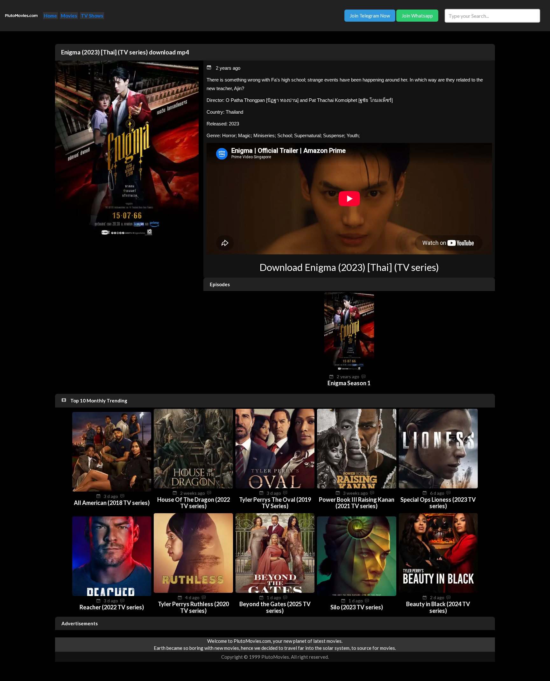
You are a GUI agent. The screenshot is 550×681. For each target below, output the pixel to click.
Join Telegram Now (370, 15)
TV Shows (92, 15)
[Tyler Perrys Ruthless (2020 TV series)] (193, 591)
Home (50, 15)
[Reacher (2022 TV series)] (111, 594)
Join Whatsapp (417, 15)
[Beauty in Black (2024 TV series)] (438, 591)
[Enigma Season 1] (349, 370)
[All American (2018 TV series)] (111, 490)
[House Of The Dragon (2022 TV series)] (193, 486)
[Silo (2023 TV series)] (356, 594)
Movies (69, 15)
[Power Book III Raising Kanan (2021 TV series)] (356, 486)
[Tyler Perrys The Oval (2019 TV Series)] (275, 486)
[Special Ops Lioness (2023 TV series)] (438, 486)
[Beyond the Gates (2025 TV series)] (275, 591)
